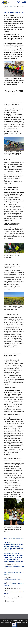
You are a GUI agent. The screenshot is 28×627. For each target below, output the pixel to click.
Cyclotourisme (12, 6)
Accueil (6, 6)
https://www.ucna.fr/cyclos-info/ (13, 579)
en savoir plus (23, 622)
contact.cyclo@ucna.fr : (11, 544)
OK (14, 624)
